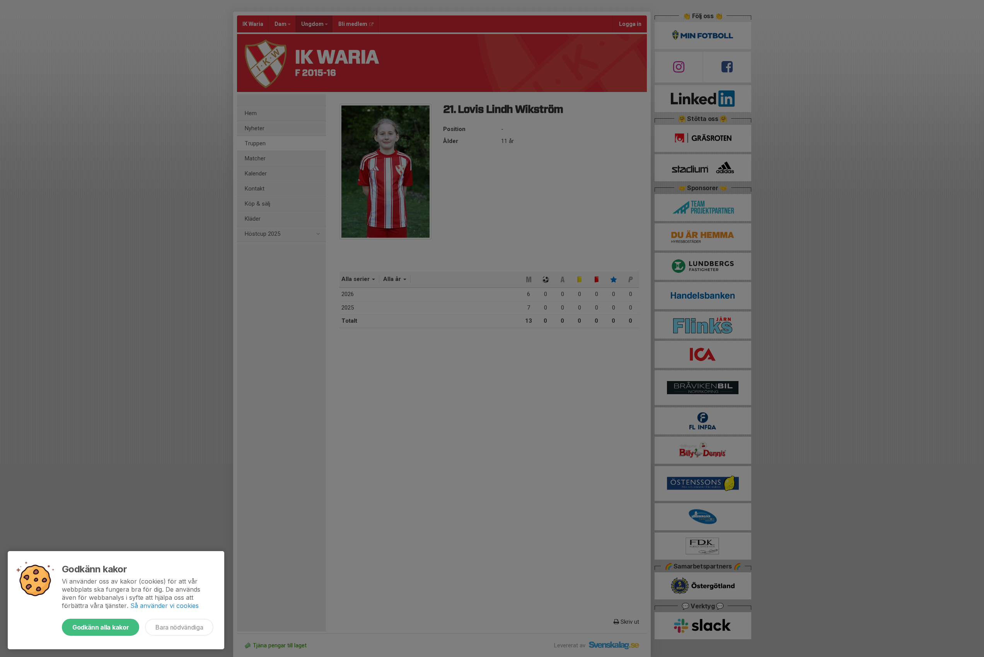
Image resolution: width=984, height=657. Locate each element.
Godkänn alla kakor (100, 627)
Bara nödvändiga (179, 627)
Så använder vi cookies (164, 605)
